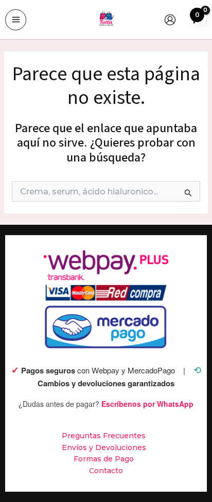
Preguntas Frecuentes (104, 435)
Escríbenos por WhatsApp (147, 404)
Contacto (106, 470)
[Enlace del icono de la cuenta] (170, 20)
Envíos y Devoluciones (104, 447)
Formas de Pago (104, 458)
